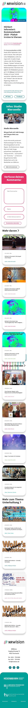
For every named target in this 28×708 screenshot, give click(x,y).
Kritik (5, 92)
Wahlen (16, 92)
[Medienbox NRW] (14, 678)
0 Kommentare (16, 44)
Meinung (17, 91)
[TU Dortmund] (14, 694)
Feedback (19, 96)
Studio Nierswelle (17, 43)
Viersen (5, 44)
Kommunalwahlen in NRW (13, 50)
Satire (21, 91)
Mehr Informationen (11, 167)
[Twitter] (18, 667)
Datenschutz (5, 701)
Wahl (12, 92)
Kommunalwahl (7, 91)
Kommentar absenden (12, 223)
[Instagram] (14, 667)
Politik (13, 91)
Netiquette (14, 701)
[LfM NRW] (14, 686)
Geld (5, 70)
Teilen (9, 96)
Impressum (23, 701)
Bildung (12, 72)
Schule (19, 92)
